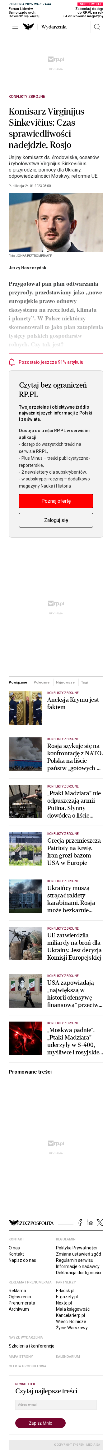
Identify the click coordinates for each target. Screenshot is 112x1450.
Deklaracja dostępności (78, 1272)
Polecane (41, 682)
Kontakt (16, 1254)
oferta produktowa (27, 1366)
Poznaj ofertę (56, 501)
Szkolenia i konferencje (31, 1346)
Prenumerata (22, 1302)
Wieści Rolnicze (71, 1321)
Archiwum (19, 1309)
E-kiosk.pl (65, 1290)
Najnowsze (65, 682)
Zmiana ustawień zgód (78, 1254)
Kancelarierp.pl (70, 1315)
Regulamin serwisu (74, 1260)
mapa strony (21, 1357)
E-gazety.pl (67, 1296)
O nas (14, 1247)
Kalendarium (68, 1357)
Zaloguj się (56, 520)
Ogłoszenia (20, 1296)
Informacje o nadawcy (78, 1266)
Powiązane (18, 682)
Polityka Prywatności (76, 1247)
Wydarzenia (54, 27)
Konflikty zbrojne (27, 96)
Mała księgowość (73, 1309)
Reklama (17, 1290)
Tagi (84, 682)
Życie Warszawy (72, 1327)
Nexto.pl (64, 1302)
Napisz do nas (22, 1260)
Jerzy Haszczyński (28, 267)
